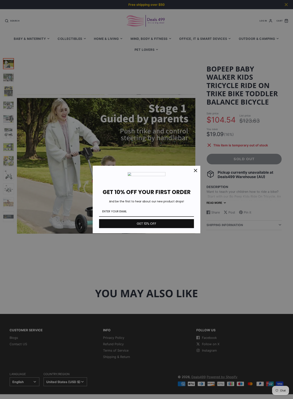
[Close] (195, 170)
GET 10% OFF (146, 223)
